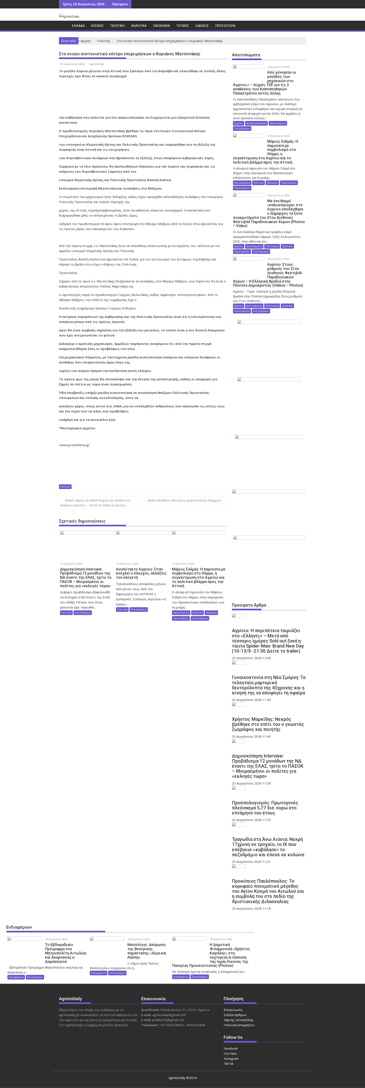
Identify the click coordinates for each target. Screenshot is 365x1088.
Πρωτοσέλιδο (181, 618)
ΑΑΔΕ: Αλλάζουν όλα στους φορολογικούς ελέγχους (184, 500)
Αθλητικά (139, 26)
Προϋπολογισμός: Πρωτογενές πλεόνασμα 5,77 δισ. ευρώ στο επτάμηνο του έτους (265, 808)
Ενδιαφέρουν (19, 927)
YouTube (230, 1053)
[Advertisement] (143, 96)
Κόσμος (97, 26)
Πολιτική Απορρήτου (239, 1025)
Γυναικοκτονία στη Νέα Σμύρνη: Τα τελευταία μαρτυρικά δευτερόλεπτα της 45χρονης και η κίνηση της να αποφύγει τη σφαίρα (268, 685)
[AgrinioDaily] (63, 27)
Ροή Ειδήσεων (83, 612)
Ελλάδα (78, 26)
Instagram (231, 1058)
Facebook (231, 1048)
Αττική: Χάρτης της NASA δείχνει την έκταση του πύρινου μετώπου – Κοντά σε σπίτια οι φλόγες (95, 502)
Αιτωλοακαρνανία (256, 123)
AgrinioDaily (96, 64)
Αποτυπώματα (181, 612)
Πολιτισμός (272, 246)
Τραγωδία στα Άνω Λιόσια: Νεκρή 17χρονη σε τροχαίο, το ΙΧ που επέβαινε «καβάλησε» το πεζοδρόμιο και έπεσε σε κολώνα (268, 847)
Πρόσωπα (211, 612)
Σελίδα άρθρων (235, 1015)
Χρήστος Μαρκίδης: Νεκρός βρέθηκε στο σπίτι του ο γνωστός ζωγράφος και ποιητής (268, 724)
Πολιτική (117, 26)
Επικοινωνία (233, 1010)
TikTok (228, 1063)
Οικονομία (161, 26)
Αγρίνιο (238, 123)
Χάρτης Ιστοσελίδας (238, 1020)
